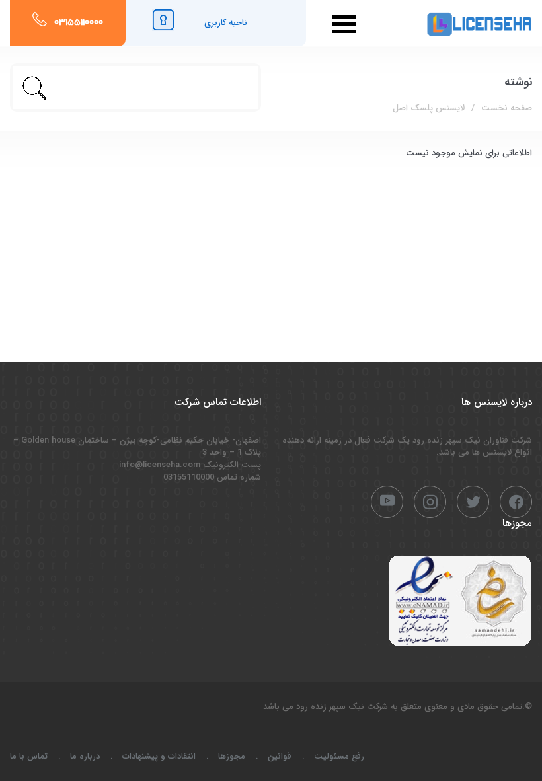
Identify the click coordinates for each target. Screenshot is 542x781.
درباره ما (85, 756)
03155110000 (78, 23)
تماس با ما (29, 756)
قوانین (279, 756)
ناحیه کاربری (225, 23)
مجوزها (231, 756)
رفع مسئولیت (339, 756)
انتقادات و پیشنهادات (159, 756)
